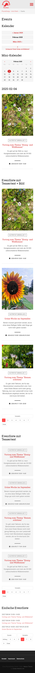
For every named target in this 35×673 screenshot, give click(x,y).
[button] (31, 4)
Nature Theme (28, 666)
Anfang (5, 639)
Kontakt (4, 659)
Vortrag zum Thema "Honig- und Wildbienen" (17, 146)
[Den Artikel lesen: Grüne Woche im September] (17, 308)
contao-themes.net (18, 669)
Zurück (9, 635)
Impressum (11, 659)
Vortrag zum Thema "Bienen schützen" (17, 378)
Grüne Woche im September (17, 318)
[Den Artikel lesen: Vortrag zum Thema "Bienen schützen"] (17, 367)
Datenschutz (20, 659)
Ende (4, 424)
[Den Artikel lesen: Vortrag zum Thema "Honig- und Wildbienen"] (17, 134)
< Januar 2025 (17, 33)
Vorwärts (17, 416)
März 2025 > (17, 42)
